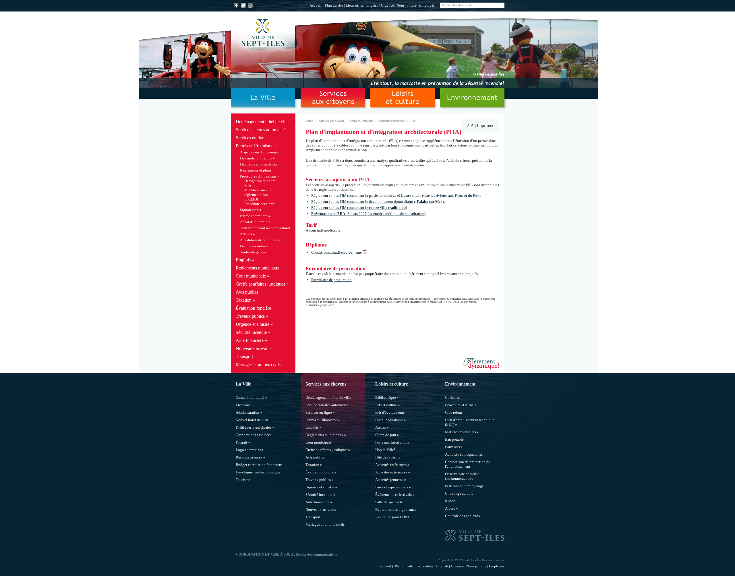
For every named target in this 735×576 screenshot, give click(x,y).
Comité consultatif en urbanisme (336, 252)
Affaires (246, 234)
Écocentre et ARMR (460, 405)
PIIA (247, 185)
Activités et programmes (464, 454)
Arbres (450, 508)
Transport (244, 356)
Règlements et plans (255, 170)
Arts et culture (386, 405)
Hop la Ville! (385, 450)
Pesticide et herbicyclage (464, 486)
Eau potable (454, 439)
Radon (450, 501)
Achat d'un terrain (254, 222)
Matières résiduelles (460, 432)
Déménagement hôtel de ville (262, 121)
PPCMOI (251, 199)
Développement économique (258, 472)
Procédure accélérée (259, 204)
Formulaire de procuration (331, 280)
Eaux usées (453, 447)
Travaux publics (250, 316)
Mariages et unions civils (258, 364)
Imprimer (485, 125)
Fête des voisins (387, 457)
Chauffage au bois (459, 493)
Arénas (380, 427)
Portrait (241, 442)
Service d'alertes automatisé (260, 129)
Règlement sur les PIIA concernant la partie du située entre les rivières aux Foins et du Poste (396, 195)
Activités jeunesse (389, 479)
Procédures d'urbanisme (258, 176)
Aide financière (250, 340)
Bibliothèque (385, 397)
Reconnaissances (249, 457)
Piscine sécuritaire (254, 246)
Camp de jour (385, 435)
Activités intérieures (391, 465)
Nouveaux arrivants (253, 348)
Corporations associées (253, 435)
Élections (243, 405)
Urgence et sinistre (252, 324)
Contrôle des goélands (462, 516)
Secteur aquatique (389, 420)
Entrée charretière (253, 216)
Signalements (250, 210)
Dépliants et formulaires (258, 164)
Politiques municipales (253, 427)
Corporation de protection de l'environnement (467, 464)
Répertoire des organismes (395, 509)
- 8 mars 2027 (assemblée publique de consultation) (385, 213)
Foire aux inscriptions (392, 442)
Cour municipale (251, 275)
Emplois (243, 259)
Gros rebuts (454, 412)
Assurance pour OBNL (392, 517)
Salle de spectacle (389, 502)
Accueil (316, 5)
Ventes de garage (253, 252)
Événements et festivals (393, 494)
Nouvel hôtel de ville (252, 420)
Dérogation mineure (259, 181)
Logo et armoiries (249, 450)
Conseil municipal (250, 397)
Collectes (452, 397)
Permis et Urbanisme (254, 145)
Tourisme (243, 479)
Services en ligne (251, 137)
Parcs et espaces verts (391, 487)
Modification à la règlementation (257, 192)
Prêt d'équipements (390, 412)
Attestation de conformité (260, 240)
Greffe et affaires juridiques (260, 284)
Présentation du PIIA (328, 213)
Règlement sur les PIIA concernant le (359, 207)
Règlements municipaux (257, 267)
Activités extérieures (391, 472)
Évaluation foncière (253, 308)
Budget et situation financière (259, 465)
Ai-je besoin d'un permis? (259, 152)
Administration (247, 412)
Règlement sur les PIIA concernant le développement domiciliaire (378, 201)
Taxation (244, 300)
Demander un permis (256, 158)
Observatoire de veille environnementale (462, 476)
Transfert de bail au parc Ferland (265, 228)
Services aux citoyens (331, 120)
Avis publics (247, 292)
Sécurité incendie (251, 332)
